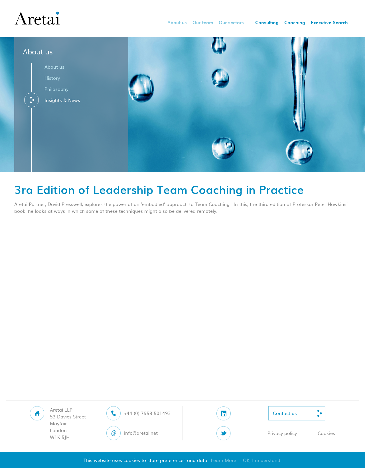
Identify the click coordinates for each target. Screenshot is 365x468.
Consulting (267, 23)
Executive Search (329, 23)
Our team (202, 23)
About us (177, 23)
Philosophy (56, 88)
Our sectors (231, 23)
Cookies (326, 433)
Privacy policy (282, 433)
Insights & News (62, 100)
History (52, 77)
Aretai (37, 18)
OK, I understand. (262, 460)
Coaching (294, 23)
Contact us (285, 413)
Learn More (223, 460)
